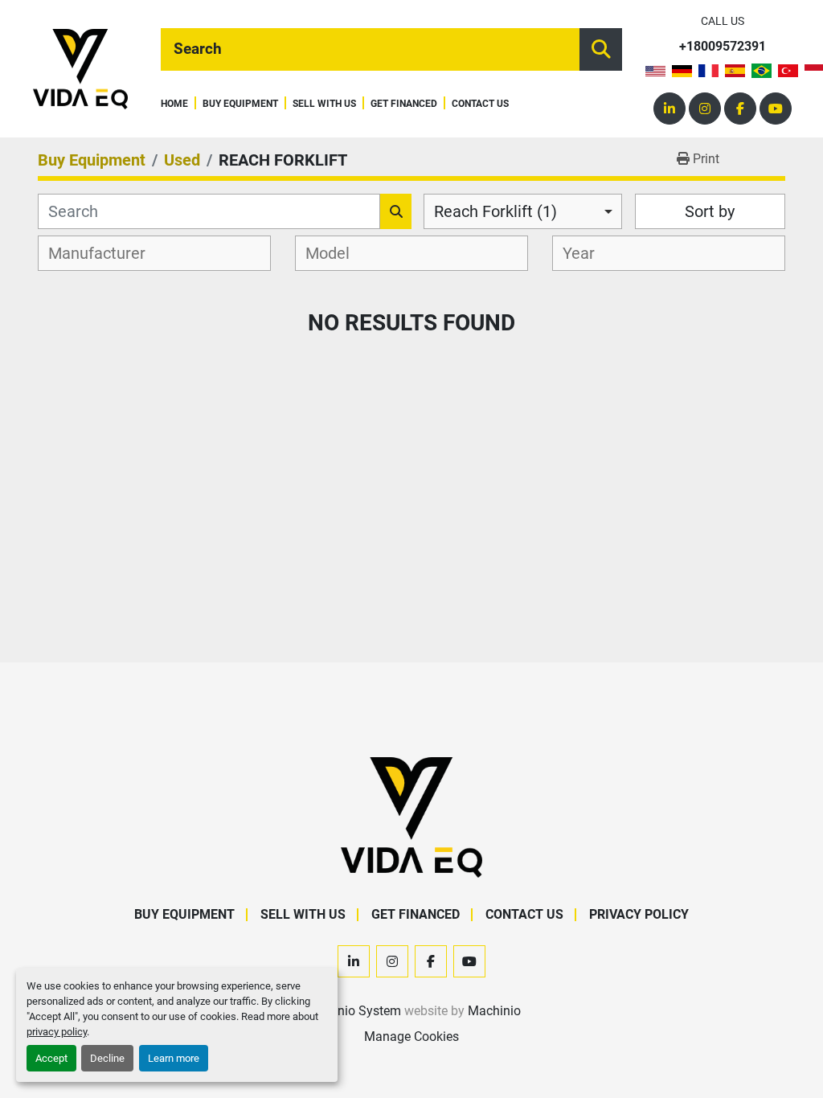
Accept (51, 1058)
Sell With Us (324, 104)
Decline (107, 1058)
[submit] (600, 49)
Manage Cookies (411, 1036)
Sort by (710, 211)
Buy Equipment (240, 104)
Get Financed (404, 104)
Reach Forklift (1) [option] (495, 211)
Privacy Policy (639, 914)
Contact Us (480, 104)
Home (174, 104)
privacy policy (57, 1032)
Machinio (494, 1010)
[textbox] (105, 253)
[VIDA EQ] (411, 816)
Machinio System (351, 1010)
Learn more (173, 1058)
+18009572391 (722, 47)
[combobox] (523, 211)
